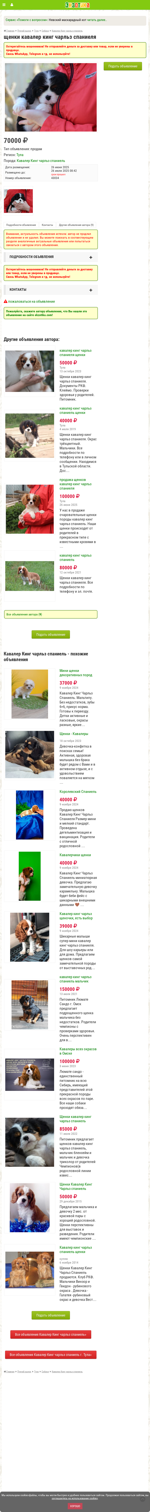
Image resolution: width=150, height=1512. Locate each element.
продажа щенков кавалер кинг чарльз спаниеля (75, 484)
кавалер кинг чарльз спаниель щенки (75, 410)
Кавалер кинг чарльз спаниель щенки (76, 1249)
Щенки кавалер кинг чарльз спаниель (75, 1119)
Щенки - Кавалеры (74, 734)
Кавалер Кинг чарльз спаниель (41, 160)
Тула (19, 155)
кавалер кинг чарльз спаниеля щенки (75, 352)
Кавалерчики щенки (75, 855)
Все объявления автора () (24, 614)
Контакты (47, 224)
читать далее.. (97, 20)
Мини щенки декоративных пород (76, 673)
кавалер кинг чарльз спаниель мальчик (75, 979)
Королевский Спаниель (78, 792)
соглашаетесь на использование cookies (75, 1498)
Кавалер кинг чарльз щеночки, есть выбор (76, 916)
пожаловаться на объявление (31, 301)
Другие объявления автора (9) (76, 224)
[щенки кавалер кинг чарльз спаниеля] (51, 65)
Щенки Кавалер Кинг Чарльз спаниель (76, 1186)
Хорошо (75, 1506)
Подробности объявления (21, 224)
